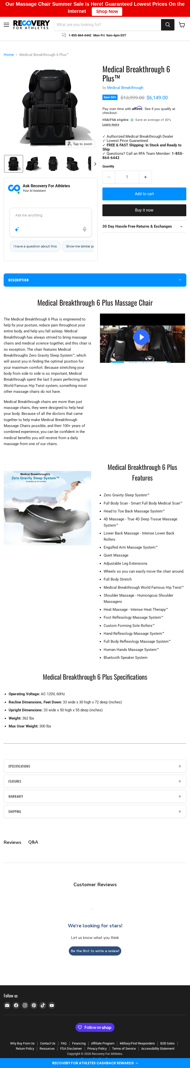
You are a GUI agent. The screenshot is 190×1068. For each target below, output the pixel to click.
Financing (79, 1043)
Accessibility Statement (157, 1048)
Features (14, 781)
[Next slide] (95, 164)
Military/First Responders (137, 1043)
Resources (47, 1048)
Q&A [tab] (33, 842)
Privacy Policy (97, 1048)
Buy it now (144, 210)
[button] (95, 1063)
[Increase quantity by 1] (145, 177)
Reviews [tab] (12, 842)
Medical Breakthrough (125, 87)
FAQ (64, 1043)
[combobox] (107, 24)
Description (18, 279)
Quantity (108, 166)
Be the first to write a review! (95, 951)
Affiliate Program (102, 1043)
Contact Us (47, 1043)
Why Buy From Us (22, 1043)
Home (9, 55)
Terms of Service (124, 1048)
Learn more (110, 124)
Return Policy (25, 1048)
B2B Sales (167, 1043)
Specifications (19, 766)
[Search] (167, 24)
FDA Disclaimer (71, 1048)
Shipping (14, 811)
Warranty (15, 796)
